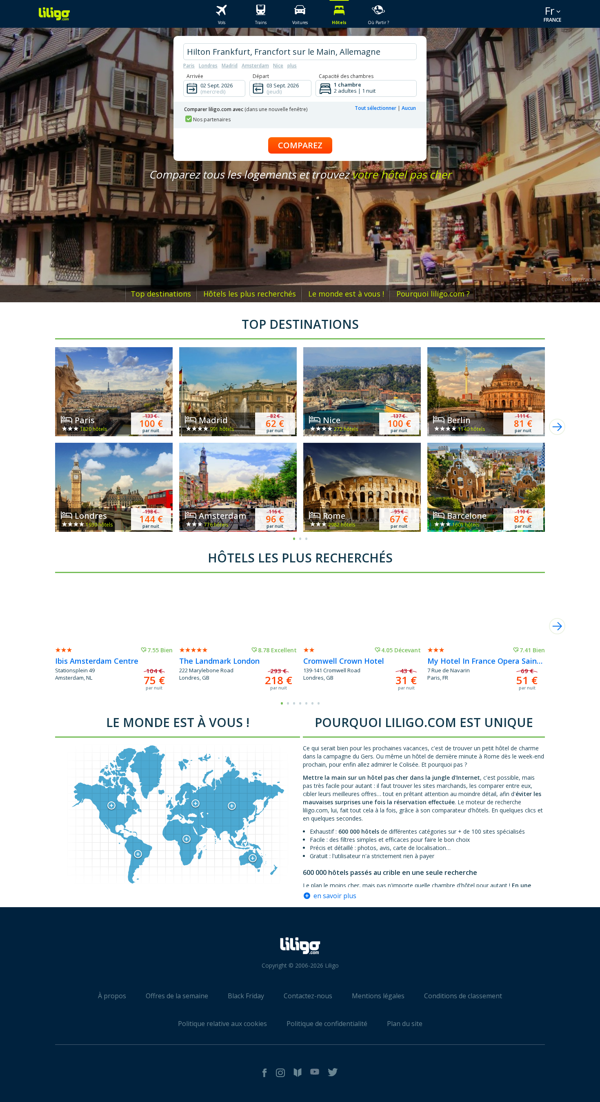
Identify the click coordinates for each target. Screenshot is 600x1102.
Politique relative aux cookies (222, 1023)
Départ (261, 76)
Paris (189, 65)
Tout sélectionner (375, 108)
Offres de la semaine (177, 995)
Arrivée (195, 76)
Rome (334, 515)
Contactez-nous (308, 995)
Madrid (230, 65)
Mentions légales (378, 995)
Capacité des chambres (346, 76)
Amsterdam (255, 65)
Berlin (459, 420)
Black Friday (246, 995)
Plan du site (404, 1023)
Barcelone (467, 515)
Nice (278, 65)
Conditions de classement (463, 995)
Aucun (409, 108)
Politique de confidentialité (327, 1023)
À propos (112, 995)
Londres (208, 65)
